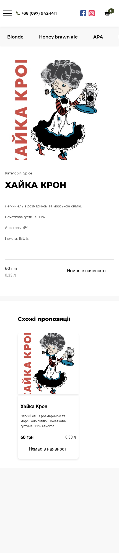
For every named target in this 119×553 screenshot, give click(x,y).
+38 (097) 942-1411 (39, 13)
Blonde (15, 37)
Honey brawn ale (58, 37)
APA (98, 37)
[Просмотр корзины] (107, 20)
